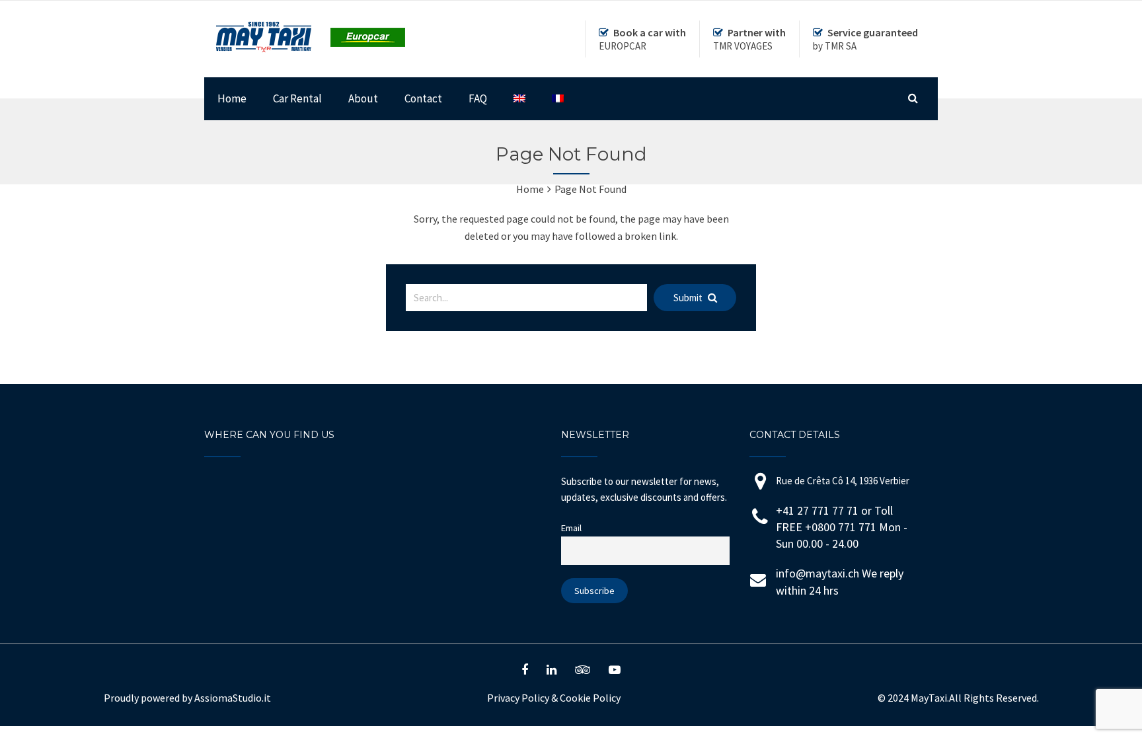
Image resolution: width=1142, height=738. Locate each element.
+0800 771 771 (842, 527)
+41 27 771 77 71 (817, 510)
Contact (423, 98)
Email (571, 528)
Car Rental (297, 98)
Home (232, 98)
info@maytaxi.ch (817, 573)
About (363, 98)
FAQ (478, 98)
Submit (688, 297)
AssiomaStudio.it (232, 697)
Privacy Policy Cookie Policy (554, 697)
